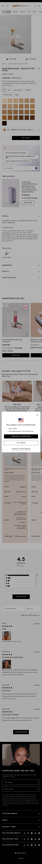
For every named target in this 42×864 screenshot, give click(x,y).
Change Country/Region (21, 448)
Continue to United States (21, 436)
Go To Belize (21, 442)
